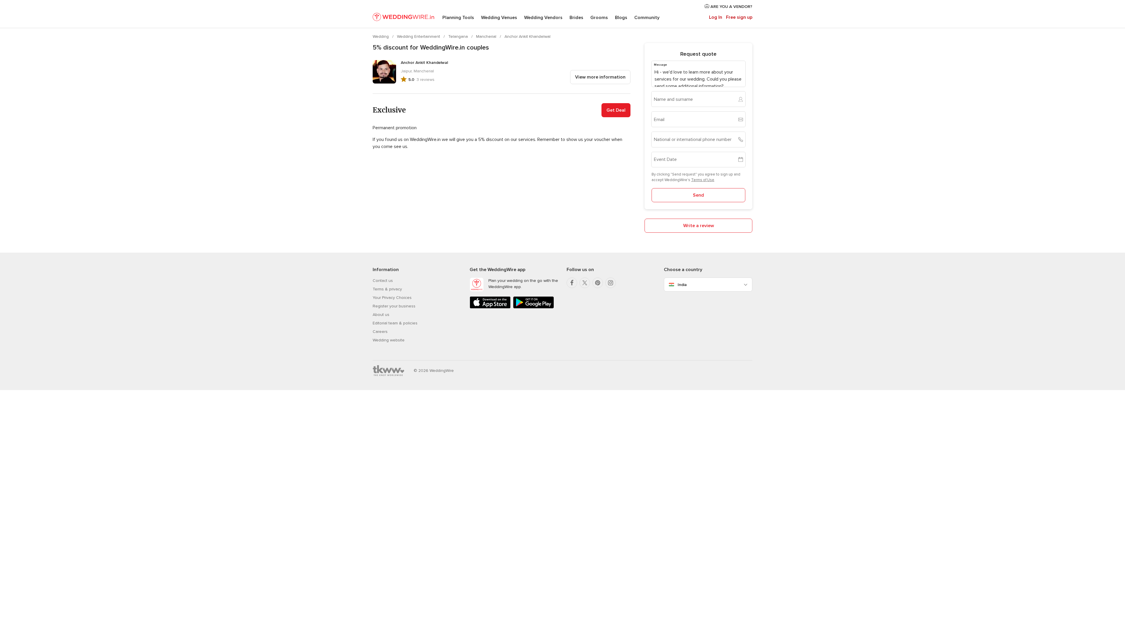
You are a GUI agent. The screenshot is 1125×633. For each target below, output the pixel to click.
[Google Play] (533, 307)
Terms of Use (702, 180)
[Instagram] (610, 283)
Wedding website (389, 340)
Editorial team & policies (395, 323)
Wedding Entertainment (419, 36)
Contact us (383, 280)
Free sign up (739, 17)
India (682, 284)
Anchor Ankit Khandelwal (527, 36)
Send (698, 195)
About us (381, 314)
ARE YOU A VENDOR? (730, 6)
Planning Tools (458, 18)
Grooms (599, 18)
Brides (576, 18)
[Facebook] (572, 283)
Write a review (698, 226)
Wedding (381, 36)
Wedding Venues (499, 18)
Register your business (394, 306)
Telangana (458, 36)
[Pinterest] (597, 283)
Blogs (621, 18)
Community (646, 18)
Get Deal (615, 110)
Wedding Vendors (543, 18)
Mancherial (486, 36)
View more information (600, 77)
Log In (715, 17)
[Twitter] (584, 283)
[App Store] (490, 307)
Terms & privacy (387, 289)
